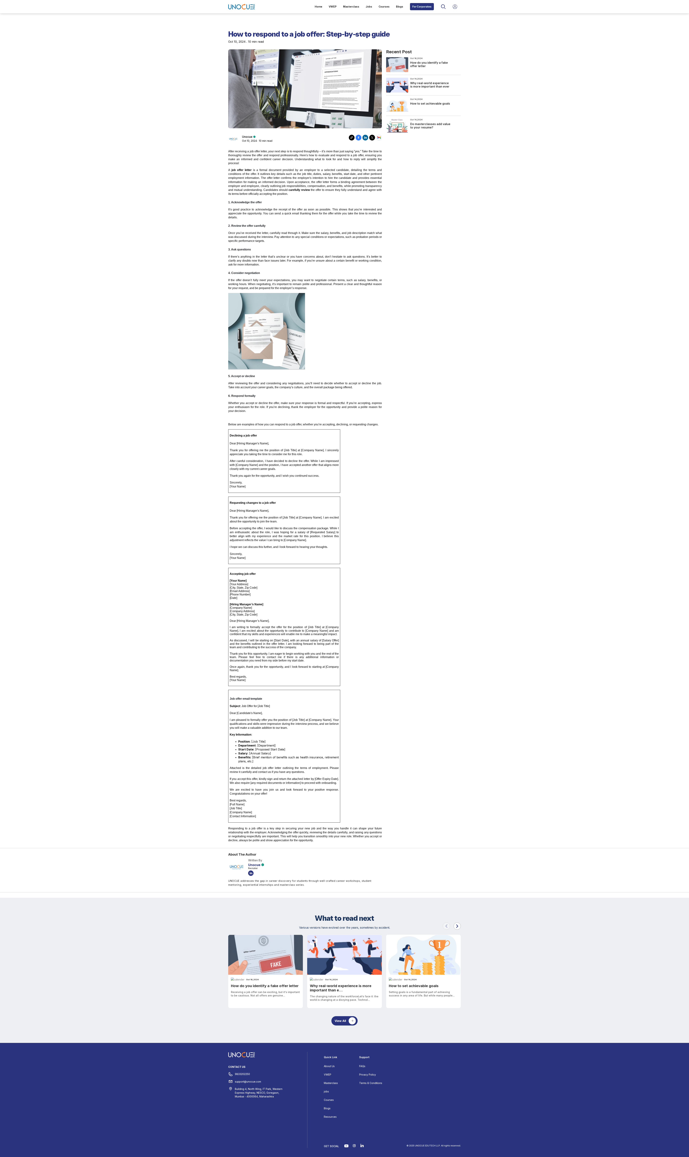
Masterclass (351, 6)
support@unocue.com (248, 1081)
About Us (329, 1066)
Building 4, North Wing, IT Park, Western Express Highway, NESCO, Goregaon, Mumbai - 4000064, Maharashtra (258, 1092)
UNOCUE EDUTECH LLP (427, 1145)
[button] (457, 926)
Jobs (369, 6)
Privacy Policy (367, 1074)
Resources (330, 1116)
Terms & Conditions (370, 1083)
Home (318, 6)
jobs (326, 1091)
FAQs (362, 1066)
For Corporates (422, 6)
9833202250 (242, 1074)
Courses (384, 6)
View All (340, 1021)
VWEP (332, 6)
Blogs (399, 6)
